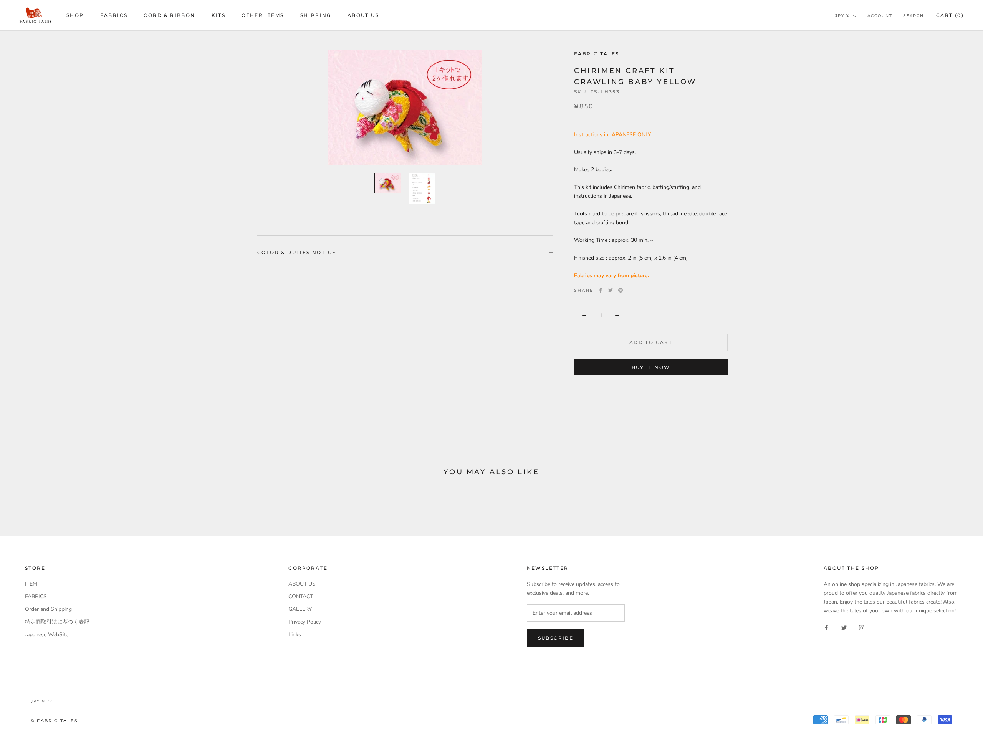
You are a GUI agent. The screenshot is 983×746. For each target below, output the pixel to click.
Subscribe (556, 638)
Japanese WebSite (46, 634)
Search (913, 15)
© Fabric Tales (54, 720)
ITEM (31, 583)
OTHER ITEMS (263, 15)
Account (879, 15)
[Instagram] (861, 627)
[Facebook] (600, 290)
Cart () (950, 15)
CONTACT (300, 596)
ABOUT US (363, 15)
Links (294, 634)
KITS (219, 15)
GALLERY (300, 609)
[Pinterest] (620, 290)
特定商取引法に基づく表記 (57, 621)
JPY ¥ (842, 15)
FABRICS (114, 15)
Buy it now (651, 367)
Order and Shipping (48, 609)
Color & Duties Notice (296, 252)
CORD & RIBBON (169, 15)
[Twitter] (610, 290)
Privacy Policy (304, 621)
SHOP (75, 15)
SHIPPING (315, 15)
